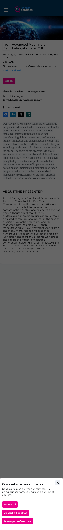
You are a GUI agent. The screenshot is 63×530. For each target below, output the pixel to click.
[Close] (57, 482)
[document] (31, 504)
